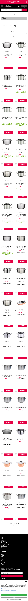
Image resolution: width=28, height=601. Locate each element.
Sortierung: (13, 31)
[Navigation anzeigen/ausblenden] (2, 6)
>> (16, 36)
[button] (26, 2)
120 (18, 523)
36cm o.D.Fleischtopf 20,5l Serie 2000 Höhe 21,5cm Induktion (7, 215)
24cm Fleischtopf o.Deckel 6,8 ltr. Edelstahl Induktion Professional (21, 215)
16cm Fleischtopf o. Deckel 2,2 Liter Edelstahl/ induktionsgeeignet (21, 248)
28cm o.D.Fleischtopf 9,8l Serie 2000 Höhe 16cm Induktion (7, 119)
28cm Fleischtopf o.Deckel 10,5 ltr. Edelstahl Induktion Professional (7, 54)
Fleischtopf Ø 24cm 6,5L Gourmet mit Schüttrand (7, 279)
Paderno (21, 51)
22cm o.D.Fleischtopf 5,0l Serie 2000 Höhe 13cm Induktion (21, 151)
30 (14, 523)
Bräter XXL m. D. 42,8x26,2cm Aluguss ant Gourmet (7, 439)
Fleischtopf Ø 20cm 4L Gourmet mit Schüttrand (7, 86)
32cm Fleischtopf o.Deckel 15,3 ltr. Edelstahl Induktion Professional (7, 151)
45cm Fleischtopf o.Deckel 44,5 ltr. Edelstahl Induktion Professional (7, 183)
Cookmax (7, 51)
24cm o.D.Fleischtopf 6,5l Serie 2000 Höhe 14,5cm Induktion (21, 86)
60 (16, 523)
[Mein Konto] (19, 6)
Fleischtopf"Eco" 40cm (21, 407)
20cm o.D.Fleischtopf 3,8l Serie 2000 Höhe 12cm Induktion (21, 54)
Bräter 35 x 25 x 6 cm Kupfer (21, 310)
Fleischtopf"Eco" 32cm (7, 407)
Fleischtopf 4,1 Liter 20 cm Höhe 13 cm (7, 311)
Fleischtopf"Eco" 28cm (21, 375)
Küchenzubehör (7, 14)
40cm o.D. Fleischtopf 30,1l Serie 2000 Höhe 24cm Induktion (21, 119)
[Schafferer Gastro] (8, 6)
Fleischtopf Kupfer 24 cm (21, 472)
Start (2, 14)
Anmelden (11, 576)
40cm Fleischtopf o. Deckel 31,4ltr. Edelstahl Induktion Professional (21, 280)
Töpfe (13, 14)
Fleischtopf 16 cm (7, 343)
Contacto (21, 309)
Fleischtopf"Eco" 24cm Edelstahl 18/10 (7, 376)
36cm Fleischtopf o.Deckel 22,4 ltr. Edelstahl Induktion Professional (7, 248)
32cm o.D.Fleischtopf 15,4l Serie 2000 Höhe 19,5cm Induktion (21, 183)
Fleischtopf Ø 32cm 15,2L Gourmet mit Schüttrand (7, 505)
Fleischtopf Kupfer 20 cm (7, 472)
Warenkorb (8, 68)
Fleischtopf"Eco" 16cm (21, 504)
